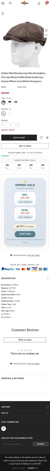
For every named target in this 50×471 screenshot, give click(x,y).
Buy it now (25, 146)
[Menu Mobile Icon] (2, 3)
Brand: (3, 87)
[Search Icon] (10, 3)
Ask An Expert (34, 255)
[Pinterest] (3, 428)
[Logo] (25, 3)
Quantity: (4, 120)
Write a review (25, 340)
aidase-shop (21, 87)
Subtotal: (4, 130)
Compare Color (41, 63)
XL (3, 114)
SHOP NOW (25, 234)
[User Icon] (39, 3)
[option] (25, 43)
